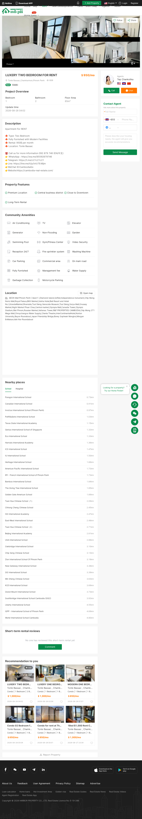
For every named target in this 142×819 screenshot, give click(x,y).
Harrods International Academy (19, 442)
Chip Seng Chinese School (17, 553)
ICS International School (16, 449)
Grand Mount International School (20, 592)
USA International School (16, 540)
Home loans (24, 791)
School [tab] (8, 388)
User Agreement (41, 783)
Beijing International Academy (18, 533)
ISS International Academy (17, 514)
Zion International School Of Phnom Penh (23, 559)
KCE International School (16, 585)
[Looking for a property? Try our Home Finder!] (134, 387)
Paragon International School (18, 397)
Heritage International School (18, 462)
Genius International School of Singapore (23, 429)
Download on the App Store (105, 770)
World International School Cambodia (22, 618)
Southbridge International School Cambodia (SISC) (28, 598)
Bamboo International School (18, 481)
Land (80, 6)
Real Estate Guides (77, 791)
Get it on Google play (129, 770)
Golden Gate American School (18, 494)
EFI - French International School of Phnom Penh (27, 475)
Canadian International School (18, 404)
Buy (35, 6)
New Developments (62, 6)
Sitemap (80, 783)
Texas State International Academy (21, 423)
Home (27, 6)
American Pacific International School (22, 468)
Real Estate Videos (117, 791)
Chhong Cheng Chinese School (19, 507)
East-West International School (19, 520)
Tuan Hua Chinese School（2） (19, 527)
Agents (105, 6)
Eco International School (16, 436)
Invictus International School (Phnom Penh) (24, 410)
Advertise (95, 783)
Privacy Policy (63, 783)
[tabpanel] (50, 507)
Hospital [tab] (19, 388)
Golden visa (60, 791)
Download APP (26, 3)
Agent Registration (10, 795)
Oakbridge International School (19, 546)
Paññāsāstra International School (20, 417)
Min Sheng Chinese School (17, 579)
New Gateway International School (20, 566)
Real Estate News (98, 791)
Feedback (22, 783)
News (117, 6)
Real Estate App (29, 795)
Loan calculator (9, 791)
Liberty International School (17, 605)
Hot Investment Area (42, 791)
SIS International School (16, 572)
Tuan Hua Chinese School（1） (19, 501)
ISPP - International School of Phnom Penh (24, 611)
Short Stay (91, 6)
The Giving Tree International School (21, 488)
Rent (44, 6)
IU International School (15, 455)
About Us (7, 783)
